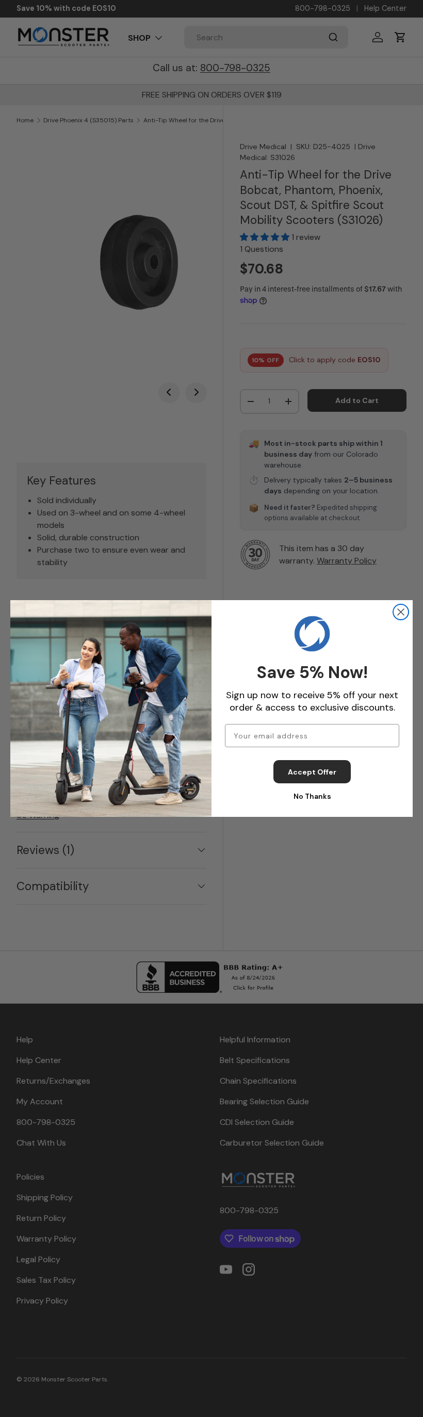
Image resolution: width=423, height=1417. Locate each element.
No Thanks (312, 796)
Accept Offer (312, 772)
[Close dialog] (401, 612)
